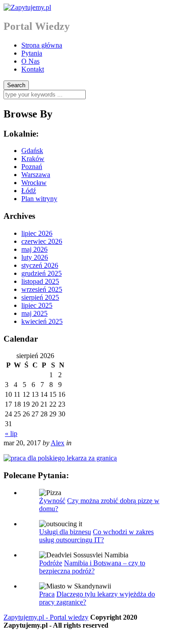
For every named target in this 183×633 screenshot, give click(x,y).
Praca (47, 594)
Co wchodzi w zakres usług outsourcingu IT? (96, 536)
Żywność (52, 500)
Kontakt (32, 69)
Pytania (31, 53)
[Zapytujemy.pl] (27, 7)
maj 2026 (34, 249)
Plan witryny (39, 198)
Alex (57, 443)
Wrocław (34, 182)
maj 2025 (34, 313)
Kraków (32, 158)
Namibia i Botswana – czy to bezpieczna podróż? (92, 567)
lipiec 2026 (36, 233)
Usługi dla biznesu (65, 532)
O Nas (30, 61)
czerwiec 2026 (41, 241)
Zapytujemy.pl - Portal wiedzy (46, 617)
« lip (11, 433)
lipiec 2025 (36, 305)
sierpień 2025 (40, 297)
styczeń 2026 (39, 265)
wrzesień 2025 (41, 289)
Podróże (50, 563)
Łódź (28, 190)
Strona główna (41, 45)
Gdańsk (32, 150)
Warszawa (35, 174)
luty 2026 (34, 257)
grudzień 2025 (41, 273)
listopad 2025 (40, 281)
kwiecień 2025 (42, 321)
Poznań (31, 166)
